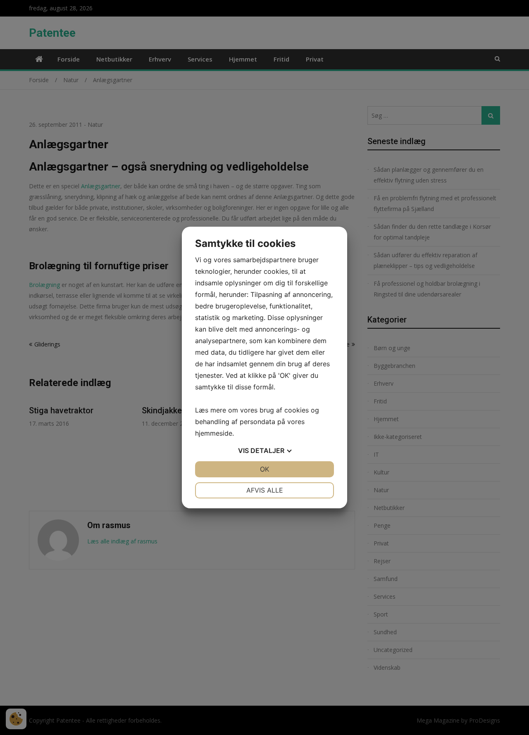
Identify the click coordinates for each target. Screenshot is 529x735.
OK (264, 469)
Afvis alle (264, 490)
